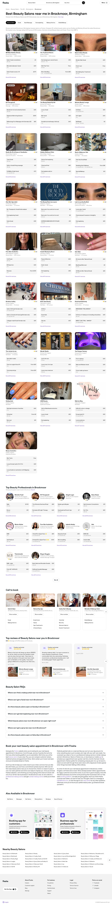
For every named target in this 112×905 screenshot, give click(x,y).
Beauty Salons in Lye (59, 864)
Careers (27, 883)
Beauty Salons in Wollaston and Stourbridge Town (92, 864)
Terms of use (73, 888)
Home (7, 9)
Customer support (29, 885)
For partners (50, 883)
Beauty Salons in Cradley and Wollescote (91, 858)
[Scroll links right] (109, 860)
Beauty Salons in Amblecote (61, 866)
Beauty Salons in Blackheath (10, 856)
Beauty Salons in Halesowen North (11, 864)
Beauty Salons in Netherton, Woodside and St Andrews (92, 853)
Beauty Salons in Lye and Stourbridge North (65, 856)
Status (49, 893)
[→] (106, 612)
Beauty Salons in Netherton (61, 858)
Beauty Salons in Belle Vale (60, 861)
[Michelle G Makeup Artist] (94, 612)
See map (60, 17)
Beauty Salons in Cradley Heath (33, 856)
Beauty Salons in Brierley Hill (32, 866)
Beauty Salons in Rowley (31, 853)
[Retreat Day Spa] (43, 612)
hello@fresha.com (62, 780)
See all (56, 580)
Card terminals (51, 888)
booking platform (66, 776)
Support (49, 890)
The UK (22, 9)
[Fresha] (6, 3)
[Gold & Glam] (17, 612)
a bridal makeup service (36, 776)
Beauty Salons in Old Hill (9, 866)
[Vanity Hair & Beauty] (69, 612)
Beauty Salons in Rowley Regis (10, 858)
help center (86, 780)
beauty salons (13, 757)
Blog (26, 888)
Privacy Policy (73, 883)
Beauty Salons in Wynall (87, 866)
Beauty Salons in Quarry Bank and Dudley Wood (37, 861)
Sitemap (27, 890)
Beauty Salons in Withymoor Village (90, 856)
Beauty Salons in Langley (9, 861)
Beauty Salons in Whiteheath (10, 853)
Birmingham (29, 9)
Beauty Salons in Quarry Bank (61, 853)
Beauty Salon (15, 9)
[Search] (83, 3)
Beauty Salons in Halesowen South (34, 864)
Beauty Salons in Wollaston (88, 861)
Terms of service (74, 885)
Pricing (49, 885)
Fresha (16, 751)
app (100, 757)
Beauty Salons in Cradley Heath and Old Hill (36, 858)
